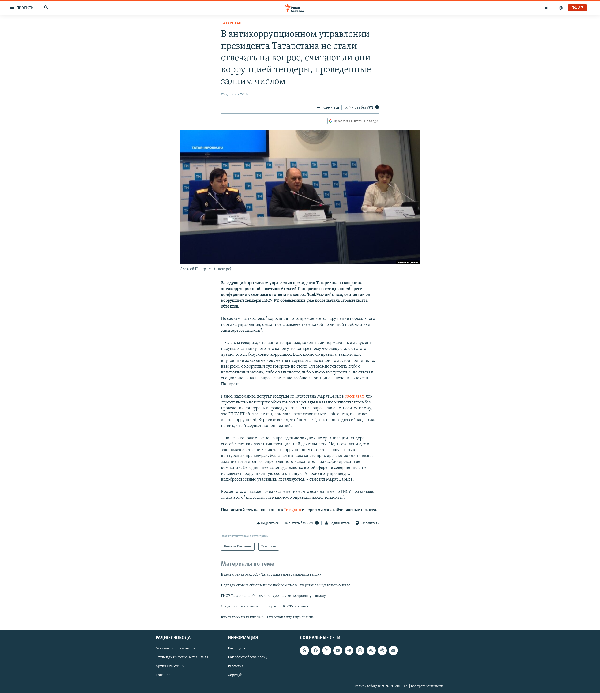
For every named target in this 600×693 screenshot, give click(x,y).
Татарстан (231, 23)
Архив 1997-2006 (170, 666)
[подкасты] (561, 7)
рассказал (354, 397)
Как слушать (238, 648)
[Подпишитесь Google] (304, 650)
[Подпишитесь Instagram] (360, 650)
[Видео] (547, 7)
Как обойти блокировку (247, 657)
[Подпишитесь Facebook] (315, 650)
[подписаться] (393, 650)
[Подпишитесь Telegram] (349, 650)
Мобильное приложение (176, 648)
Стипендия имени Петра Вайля (182, 657)
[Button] (328, 108)
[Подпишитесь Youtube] (337, 650)
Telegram (292, 510)
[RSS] (371, 650)
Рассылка (236, 666)
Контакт (162, 675)
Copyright (236, 675)
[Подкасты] (382, 650)
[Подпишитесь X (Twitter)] (326, 650)
